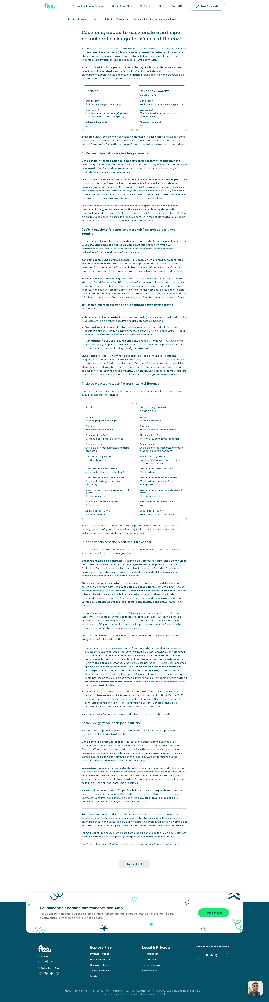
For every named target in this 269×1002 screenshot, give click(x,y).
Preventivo (122, 19)
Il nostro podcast (100, 970)
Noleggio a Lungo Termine (88, 6)
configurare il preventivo (114, 529)
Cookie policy (150, 959)
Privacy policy (150, 953)
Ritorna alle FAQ (134, 864)
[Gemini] (51, 974)
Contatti (177, 6)
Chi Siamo (145, 6)
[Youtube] (46, 962)
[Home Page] (49, 6)
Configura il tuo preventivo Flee (100, 844)
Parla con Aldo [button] (213, 912)
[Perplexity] (57, 974)
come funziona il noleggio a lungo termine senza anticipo (116, 194)
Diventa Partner (99, 953)
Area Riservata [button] (210, 6)
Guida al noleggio (100, 965)
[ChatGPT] (40, 974)
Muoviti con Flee (122, 6)
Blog (161, 6)
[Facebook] (51, 962)
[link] (78, 19)
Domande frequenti (78, 19)
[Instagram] (40, 962)
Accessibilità (149, 970)
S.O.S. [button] (210, 955)
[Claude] (46, 974)
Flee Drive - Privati (102, 19)
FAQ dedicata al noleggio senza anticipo (122, 760)
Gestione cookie (151, 965)
